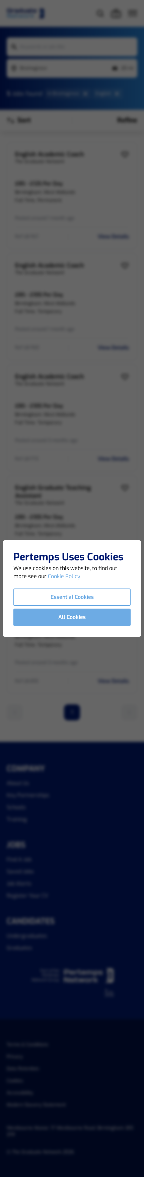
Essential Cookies (72, 597)
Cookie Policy (64, 576)
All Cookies (72, 617)
